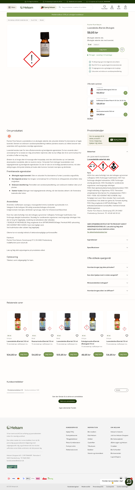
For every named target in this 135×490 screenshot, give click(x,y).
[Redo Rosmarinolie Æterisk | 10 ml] (43, 322)
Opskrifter (91, 443)
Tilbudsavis (91, 446)
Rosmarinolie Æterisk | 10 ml (42, 341)
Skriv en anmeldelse (67, 401)
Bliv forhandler (116, 450)
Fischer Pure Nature (94, 25)
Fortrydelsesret (71, 435)
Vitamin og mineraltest (95, 453)
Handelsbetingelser (73, 487)
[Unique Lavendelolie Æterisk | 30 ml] (18, 322)
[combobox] (75, 7)
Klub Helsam (92, 435)
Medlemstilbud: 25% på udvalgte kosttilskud (67, 15)
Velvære (42, 20)
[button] (125, 7)
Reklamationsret (72, 450)
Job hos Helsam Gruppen (119, 435)
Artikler (90, 439)
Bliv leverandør (116, 453)
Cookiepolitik (110, 487)
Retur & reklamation (73, 443)
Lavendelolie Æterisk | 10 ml (67, 341)
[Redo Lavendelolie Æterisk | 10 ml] (67, 322)
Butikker (90, 450)
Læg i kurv (103, 50)
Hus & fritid (34, 20)
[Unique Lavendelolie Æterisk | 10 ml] (117, 322)
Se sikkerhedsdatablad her (97, 232)
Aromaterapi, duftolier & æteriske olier (18, 20)
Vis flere (90, 119)
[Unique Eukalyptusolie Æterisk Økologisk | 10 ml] (92, 322)
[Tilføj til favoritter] (122, 49)
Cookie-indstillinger (122, 487)
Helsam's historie (117, 432)
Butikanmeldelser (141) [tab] (32, 390)
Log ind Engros (116, 457)
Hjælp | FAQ (70, 432)
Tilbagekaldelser (71, 439)
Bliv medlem (92, 432)
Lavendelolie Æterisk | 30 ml (17, 341)
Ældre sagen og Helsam (119, 443)
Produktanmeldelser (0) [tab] (15, 390)
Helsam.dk (15, 486)
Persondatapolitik (98, 487)
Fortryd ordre (71, 446)
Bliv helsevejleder (117, 439)
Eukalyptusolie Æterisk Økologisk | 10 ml (90, 342)
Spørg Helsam (119, 140)
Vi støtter (114, 446)
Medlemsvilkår (86, 487)
